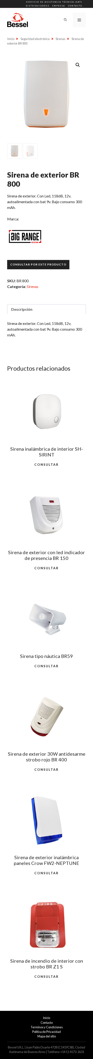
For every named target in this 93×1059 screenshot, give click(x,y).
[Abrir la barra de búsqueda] (65, 20)
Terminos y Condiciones (47, 1027)
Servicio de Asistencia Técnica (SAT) (54, 2)
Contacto (75, 6)
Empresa (58, 6)
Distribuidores (37, 6)
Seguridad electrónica (35, 39)
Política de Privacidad (46, 1032)
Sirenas (60, 39)
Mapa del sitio (46, 1036)
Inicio (10, 39)
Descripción (21, 309)
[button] (77, 65)
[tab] (46, 309)
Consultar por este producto (38, 264)
